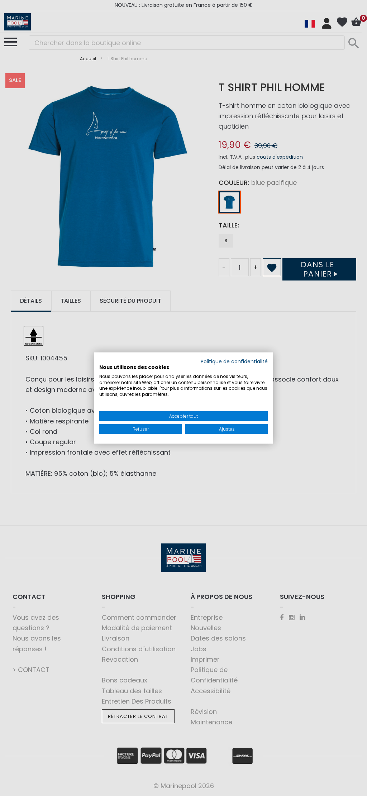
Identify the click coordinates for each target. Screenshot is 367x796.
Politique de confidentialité (234, 361)
